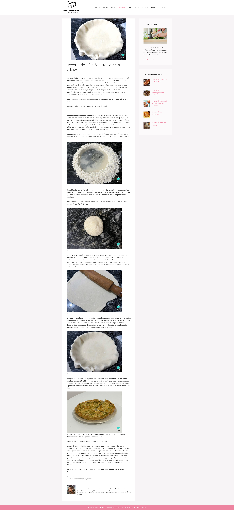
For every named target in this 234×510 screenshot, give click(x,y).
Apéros (105, 7)
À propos (154, 7)
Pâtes (113, 7)
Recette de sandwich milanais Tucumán (80, 480)
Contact (163, 7)
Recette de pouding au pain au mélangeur (81, 478)
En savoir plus (149, 59)
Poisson (145, 7)
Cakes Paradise (112, 507)
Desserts (121, 7)
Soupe (137, 7)
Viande (130, 7)
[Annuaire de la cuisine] (71, 7)
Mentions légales (123, 507)
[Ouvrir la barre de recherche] (170, 7)
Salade (97, 7)
